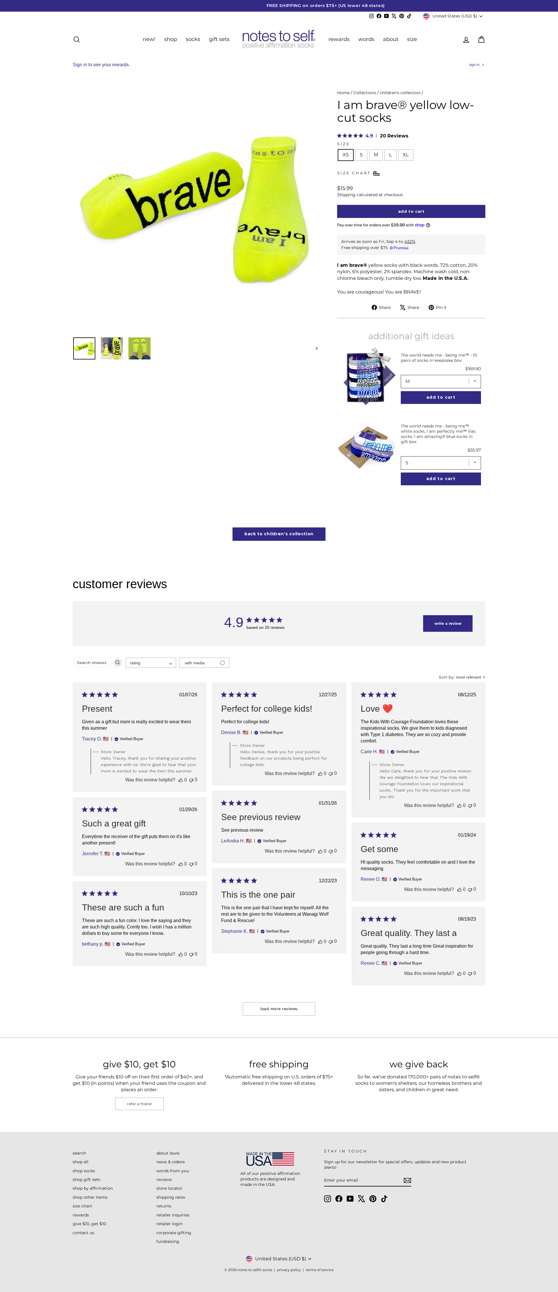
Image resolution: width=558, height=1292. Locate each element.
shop (170, 39)
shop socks (84, 1170)
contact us (83, 1232)
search (79, 1153)
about (390, 39)
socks (193, 39)
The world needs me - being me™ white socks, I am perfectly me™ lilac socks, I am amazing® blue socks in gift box (438, 433)
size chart (82, 1206)
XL (406, 155)
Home (343, 92)
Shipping (346, 194)
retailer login (169, 1223)
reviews (164, 1179)
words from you (172, 1170)
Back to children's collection (279, 533)
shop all (80, 1161)
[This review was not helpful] (191, 780)
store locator (169, 1188)
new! (149, 39)
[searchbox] (92, 662)
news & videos (170, 1161)
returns (163, 1206)
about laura (167, 1153)
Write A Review (448, 623)
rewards (339, 39)
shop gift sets (86, 1179)
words (366, 39)
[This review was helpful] (181, 780)
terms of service (320, 1270)
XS (346, 155)
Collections (364, 92)
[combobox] (151, 663)
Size (343, 144)
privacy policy (289, 1270)
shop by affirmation (93, 1188)
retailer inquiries (172, 1215)
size (412, 39)
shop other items (90, 1197)
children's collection (400, 92)
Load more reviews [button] (279, 1008)
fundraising (167, 1241)
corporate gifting (173, 1232)
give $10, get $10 (89, 1223)
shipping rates (170, 1197)
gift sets (219, 39)
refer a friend (139, 1104)
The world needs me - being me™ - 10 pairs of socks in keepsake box (439, 357)
